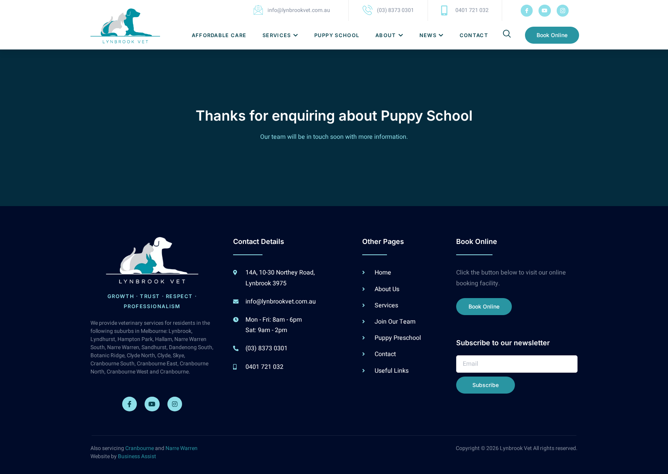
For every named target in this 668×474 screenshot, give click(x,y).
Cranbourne (139, 448)
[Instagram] (174, 404)
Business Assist (137, 456)
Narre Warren (181, 448)
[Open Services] (295, 35)
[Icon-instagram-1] (563, 11)
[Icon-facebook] (527, 11)
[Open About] (400, 35)
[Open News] (440, 35)
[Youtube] (544, 11)
